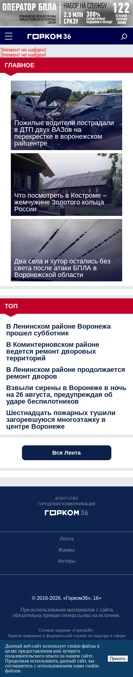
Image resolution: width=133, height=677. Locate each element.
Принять (118, 658)
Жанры (66, 550)
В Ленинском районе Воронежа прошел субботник (58, 330)
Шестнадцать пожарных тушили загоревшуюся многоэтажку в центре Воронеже (61, 420)
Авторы (66, 561)
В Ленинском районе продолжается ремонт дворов (65, 373)
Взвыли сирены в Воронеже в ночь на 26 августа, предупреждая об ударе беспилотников (66, 395)
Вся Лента (66, 453)
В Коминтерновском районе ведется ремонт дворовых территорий (52, 351)
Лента (67, 538)
